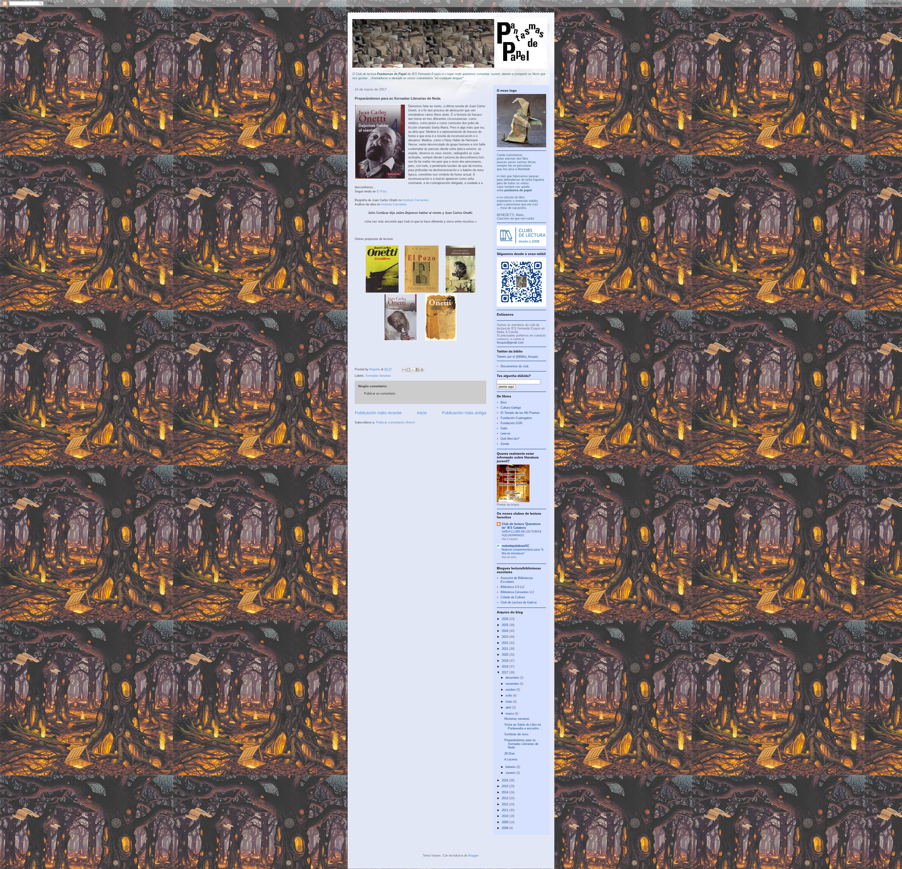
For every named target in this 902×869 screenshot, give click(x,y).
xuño (509, 695)
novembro (512, 683)
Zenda (505, 444)
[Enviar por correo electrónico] (404, 369)
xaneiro (510, 773)
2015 (505, 786)
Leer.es (505, 433)
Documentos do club (515, 366)
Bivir (504, 402)
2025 (505, 625)
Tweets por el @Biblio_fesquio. (518, 356)
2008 (505, 828)
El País (382, 191)
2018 (505, 666)
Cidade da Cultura (513, 597)
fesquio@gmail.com (510, 342)
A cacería (510, 759)
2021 (505, 648)
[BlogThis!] (408, 369)
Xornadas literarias (378, 375)
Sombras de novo (516, 734)
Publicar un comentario (379, 393)
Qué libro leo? (510, 438)
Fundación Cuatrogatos (516, 418)
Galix (504, 428)
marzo (510, 713)
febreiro (511, 767)
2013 (505, 798)
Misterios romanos (516, 718)
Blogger (473, 855)
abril (508, 707)
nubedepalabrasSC (515, 546)
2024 (505, 631)
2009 (505, 822)
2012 (505, 804)
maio (509, 701)
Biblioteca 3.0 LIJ (512, 587)
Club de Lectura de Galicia (519, 602)
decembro (512, 677)
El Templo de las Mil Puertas (520, 413)
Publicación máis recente (378, 413)
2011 (505, 810)
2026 (505, 619)
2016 (505, 780)
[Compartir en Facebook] (417, 369)
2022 (505, 643)
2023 (505, 636)
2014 (505, 792)
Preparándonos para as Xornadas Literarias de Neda (521, 743)
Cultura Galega (511, 407)
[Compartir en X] (413, 369)
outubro (511, 689)
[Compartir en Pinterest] (422, 369)
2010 (505, 816)
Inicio (422, 413)
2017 (505, 672)
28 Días (509, 753)
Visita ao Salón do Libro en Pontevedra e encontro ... (523, 726)
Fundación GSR (511, 423)
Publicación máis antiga (464, 413)
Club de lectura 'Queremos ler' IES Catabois (521, 525)
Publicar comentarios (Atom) (395, 422)
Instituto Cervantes (415, 200)
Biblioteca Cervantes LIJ (517, 592)
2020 (505, 654)
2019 (505, 660)
